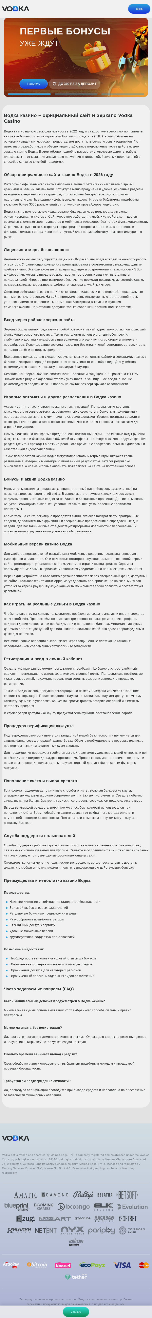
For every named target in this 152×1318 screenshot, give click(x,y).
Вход (139, 8)
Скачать (76, 1311)
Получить (33, 83)
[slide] (29, 94)
